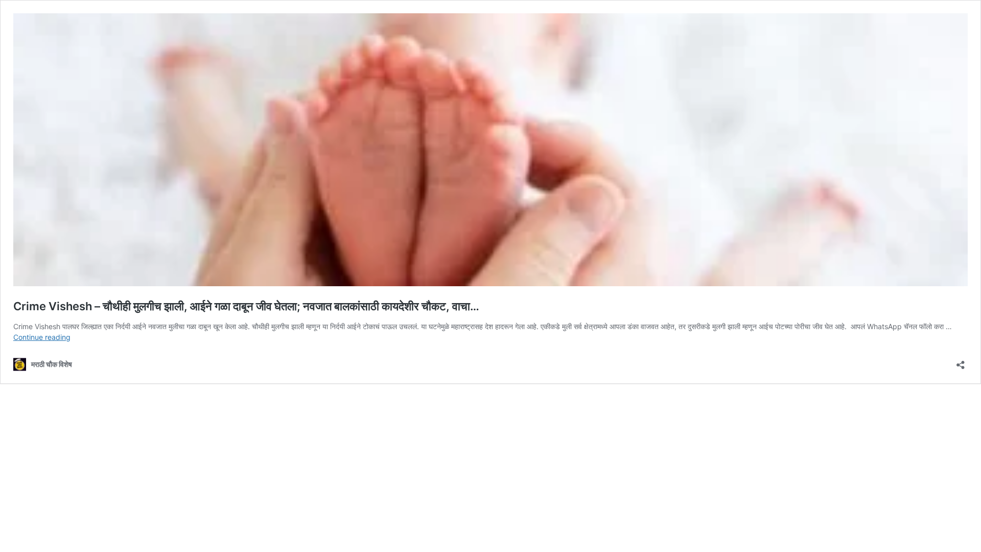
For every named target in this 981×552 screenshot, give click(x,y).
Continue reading (42, 337)
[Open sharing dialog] (960, 362)
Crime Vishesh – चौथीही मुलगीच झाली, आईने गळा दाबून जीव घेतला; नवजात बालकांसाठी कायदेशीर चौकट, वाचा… (246, 306)
